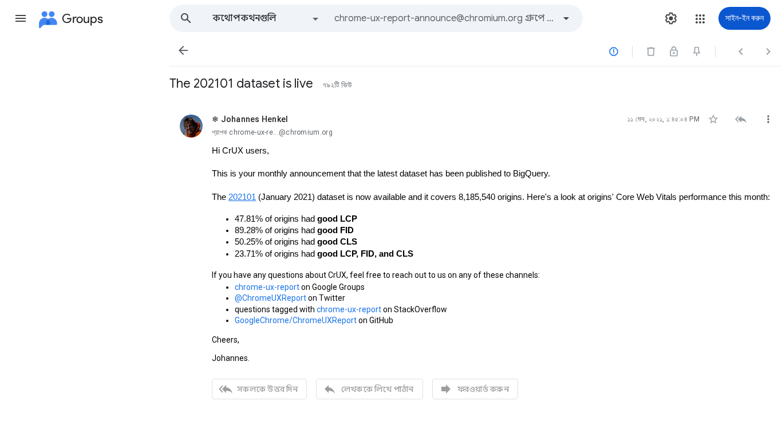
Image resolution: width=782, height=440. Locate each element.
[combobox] (444, 18)
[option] (266, 18)
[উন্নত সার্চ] (566, 18)
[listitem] (475, 255)
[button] (20, 18)
